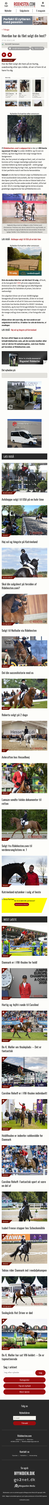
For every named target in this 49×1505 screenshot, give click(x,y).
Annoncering (33, 1455)
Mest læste (24, 1391)
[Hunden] (24, 1473)
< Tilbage (5, 29)
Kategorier (24, 1380)
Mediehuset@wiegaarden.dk (30, 1441)
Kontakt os (23, 1455)
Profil (4, 839)
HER (19, 283)
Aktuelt (5, 535)
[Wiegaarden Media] (24, 1485)
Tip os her (15, 1455)
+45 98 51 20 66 (14, 1441)
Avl (4, 751)
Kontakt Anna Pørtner (21, 904)
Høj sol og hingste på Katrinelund (23, 329)
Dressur (5, 1221)
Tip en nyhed (24, 1385)
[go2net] (24, 1479)
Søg (40, 1372)
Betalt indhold (7, 60)
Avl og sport (7, 624)
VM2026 (5, 956)
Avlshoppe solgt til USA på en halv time (26, 239)
